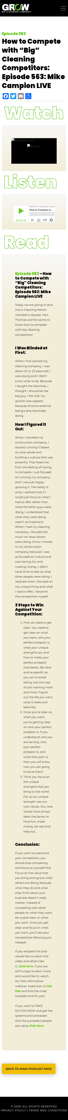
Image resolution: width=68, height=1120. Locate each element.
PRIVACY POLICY (13, 1110)
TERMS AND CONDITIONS (48, 1110)
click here (25, 966)
